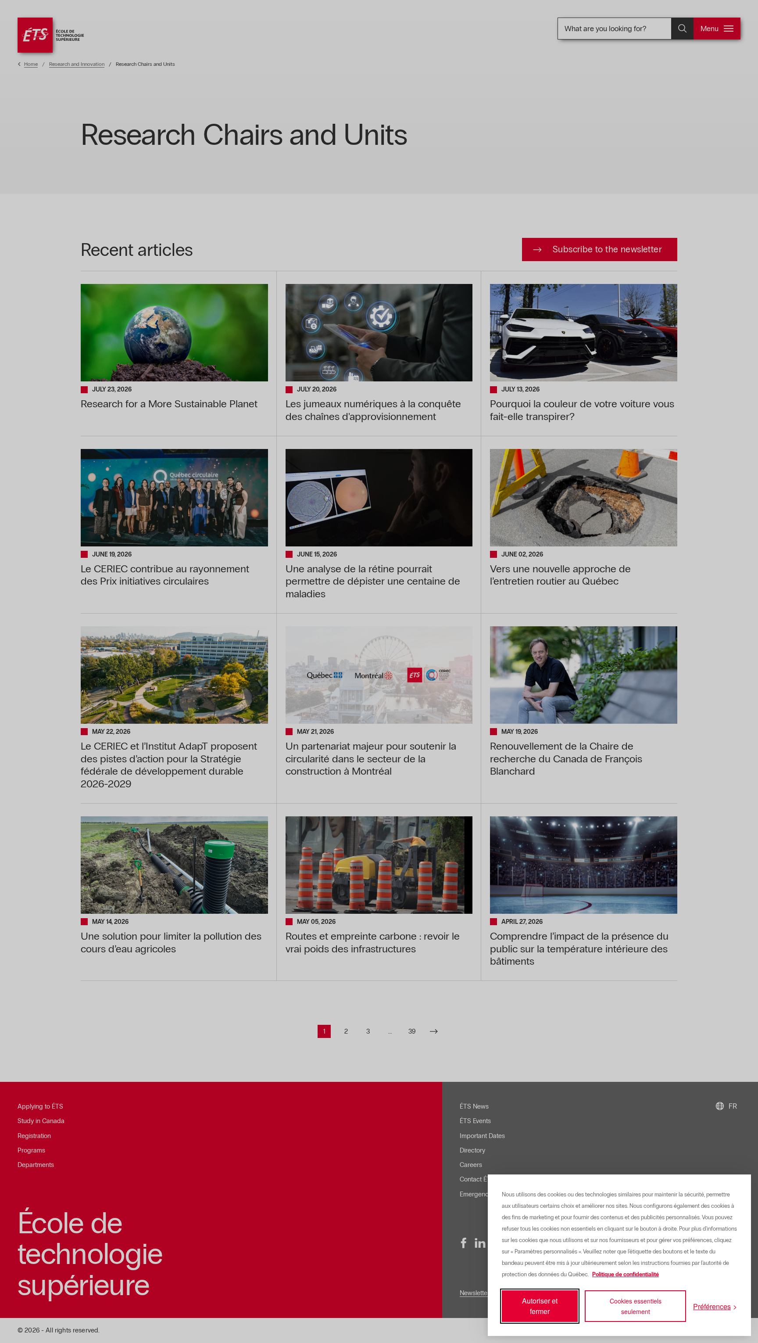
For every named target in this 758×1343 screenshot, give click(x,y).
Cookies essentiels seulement (635, 1306)
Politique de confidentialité (625, 1274)
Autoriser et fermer (540, 1306)
